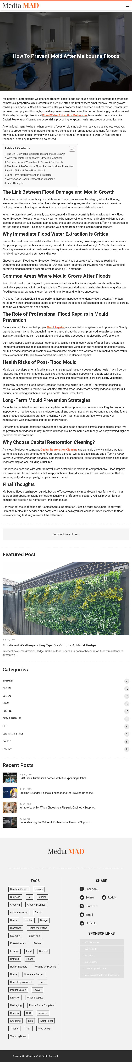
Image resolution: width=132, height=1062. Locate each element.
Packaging (16, 1005)
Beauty (39, 889)
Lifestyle (15, 997)
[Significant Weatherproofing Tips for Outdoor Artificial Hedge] (66, 598)
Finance (14, 951)
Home (6, 703)
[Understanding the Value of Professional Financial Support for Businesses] (10, 822)
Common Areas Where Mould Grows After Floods (35, 162)
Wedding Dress (18, 1036)
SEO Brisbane (91, 962)
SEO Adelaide (91, 949)
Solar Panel (46, 1020)
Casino (7, 741)
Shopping (15, 1020)
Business (8, 680)
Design (7, 688)
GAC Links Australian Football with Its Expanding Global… (54, 778)
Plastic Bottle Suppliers (41, 1005)
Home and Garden (34, 974)
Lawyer (37, 990)
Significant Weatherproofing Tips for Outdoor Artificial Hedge (49, 645)
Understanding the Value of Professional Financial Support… (55, 822)
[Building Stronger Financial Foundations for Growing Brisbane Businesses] (10, 792)
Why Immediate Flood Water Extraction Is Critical (34, 158)
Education (15, 935)
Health (30, 959)
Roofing (7, 711)
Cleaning (15, 904)
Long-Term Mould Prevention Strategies (29, 174)
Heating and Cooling (45, 966)
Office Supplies (12, 718)
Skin (30, 1020)
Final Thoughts (15, 183)
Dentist (29, 920)
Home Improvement (21, 982)
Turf (28, 1028)
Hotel (42, 982)
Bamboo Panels (19, 889)
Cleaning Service (13, 733)
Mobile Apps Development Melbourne (102, 975)
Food (29, 951)
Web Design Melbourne (95, 968)
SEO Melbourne (92, 942)
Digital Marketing (38, 928)
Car (29, 897)
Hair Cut (14, 959)
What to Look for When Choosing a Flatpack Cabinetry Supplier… (58, 807)
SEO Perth (89, 955)
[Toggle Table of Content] (70, 149)
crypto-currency (19, 912)
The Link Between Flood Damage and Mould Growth (36, 153)
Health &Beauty (18, 966)
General (43, 951)
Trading (14, 1028)
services (42, 1013)
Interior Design (18, 990)
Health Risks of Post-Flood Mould (26, 170)
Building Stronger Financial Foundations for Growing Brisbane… (57, 793)
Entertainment (18, 943)
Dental (7, 695)
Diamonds (15, 928)
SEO (5, 726)
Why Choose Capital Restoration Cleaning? (31, 179)
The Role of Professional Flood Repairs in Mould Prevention (40, 166)
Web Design (44, 1028)
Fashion (7, 748)
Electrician (34, 935)
